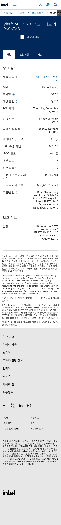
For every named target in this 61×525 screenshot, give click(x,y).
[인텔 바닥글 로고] (9, 492)
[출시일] (13, 94)
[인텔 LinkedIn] (21, 406)
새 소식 (7, 376)
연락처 (7, 368)
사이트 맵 (8, 384)
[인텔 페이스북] (4, 406)
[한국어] (47, 5)
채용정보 (8, 392)
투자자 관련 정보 (13, 360)
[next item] (59, 13)
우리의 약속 (10, 344)
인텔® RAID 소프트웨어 (46, 78)
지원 (40, 54)
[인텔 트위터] (12, 406)
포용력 (7, 352)
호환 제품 (24, 54)
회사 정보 (8, 336)
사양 (9, 54)
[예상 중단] (17, 101)
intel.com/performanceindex (34, 451)
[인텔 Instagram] (29, 406)
